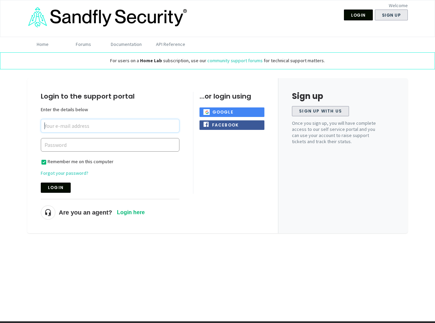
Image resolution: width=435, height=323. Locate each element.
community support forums (235, 60)
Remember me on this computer (81, 161)
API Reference (170, 44)
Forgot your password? (64, 173)
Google (222, 112)
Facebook (225, 125)
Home (43, 44)
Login (56, 187)
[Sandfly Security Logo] (108, 26)
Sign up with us (320, 111)
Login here (131, 212)
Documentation (126, 44)
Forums (83, 44)
